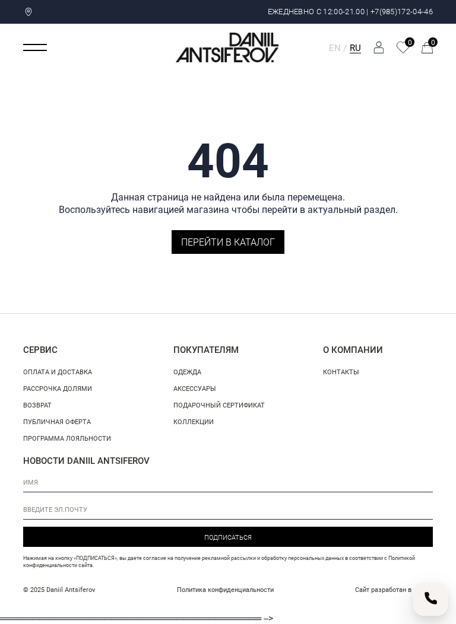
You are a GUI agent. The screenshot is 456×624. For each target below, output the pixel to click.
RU (355, 47)
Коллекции (193, 421)
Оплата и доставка (57, 371)
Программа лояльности (67, 438)
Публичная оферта (57, 421)
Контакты (341, 371)
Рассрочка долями (57, 388)
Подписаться (228, 537)
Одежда (187, 371)
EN (335, 47)
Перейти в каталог (228, 241)
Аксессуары (194, 388)
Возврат (37, 404)
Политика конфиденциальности (225, 589)
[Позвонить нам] (430, 598)
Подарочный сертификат (219, 404)
